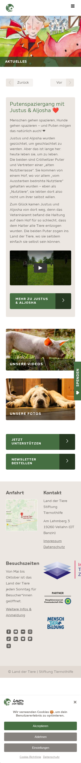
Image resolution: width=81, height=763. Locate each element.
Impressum (52, 541)
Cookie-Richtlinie (30, 757)
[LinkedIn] (16, 639)
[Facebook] (8, 632)
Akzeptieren (40, 726)
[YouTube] (16, 632)
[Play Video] (40, 268)
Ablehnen (41, 736)
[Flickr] (23, 632)
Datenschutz (51, 757)
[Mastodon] (30, 639)
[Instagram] (30, 632)
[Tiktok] (8, 639)
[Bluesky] (23, 639)
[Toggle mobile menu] (73, 6)
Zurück (23, 82)
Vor (59, 82)
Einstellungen (40, 747)
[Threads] (8, 646)
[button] (75, 702)
